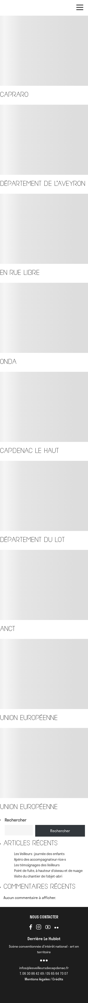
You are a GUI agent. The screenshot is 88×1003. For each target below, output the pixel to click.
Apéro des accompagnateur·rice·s (40, 859)
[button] (80, 8)
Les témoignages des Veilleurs (37, 864)
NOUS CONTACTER (44, 917)
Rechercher (16, 820)
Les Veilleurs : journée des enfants (39, 853)
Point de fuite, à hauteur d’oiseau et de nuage (48, 870)
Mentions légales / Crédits (44, 979)
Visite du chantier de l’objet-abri (38, 876)
